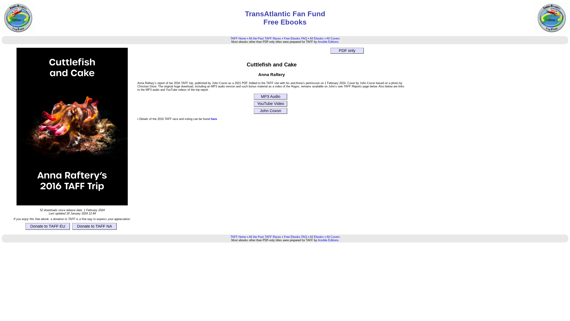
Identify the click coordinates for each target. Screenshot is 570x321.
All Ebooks (317, 38)
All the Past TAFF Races (265, 38)
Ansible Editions (328, 41)
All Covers (333, 38)
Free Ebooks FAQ (295, 38)
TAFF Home (238, 38)
